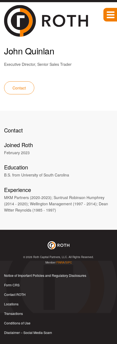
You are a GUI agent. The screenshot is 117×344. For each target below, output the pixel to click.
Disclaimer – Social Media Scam (28, 332)
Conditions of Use (17, 323)
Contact (19, 88)
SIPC (68, 262)
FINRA (60, 262)
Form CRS (12, 285)
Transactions (13, 313)
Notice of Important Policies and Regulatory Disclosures (45, 275)
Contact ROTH (15, 294)
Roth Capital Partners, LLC (50, 257)
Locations (11, 304)
